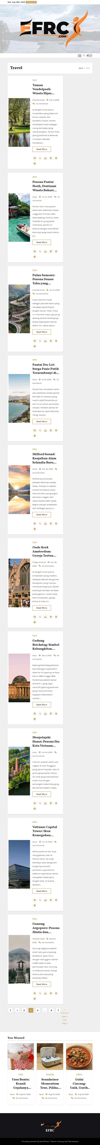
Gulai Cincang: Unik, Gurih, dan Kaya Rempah (79, 1087)
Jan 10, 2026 (54, 290)
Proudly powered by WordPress (35, 1141)
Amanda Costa (38, 100)
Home (81, 68)
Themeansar (73, 1141)
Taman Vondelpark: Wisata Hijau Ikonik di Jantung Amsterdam (45, 93)
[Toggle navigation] (79, 56)
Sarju (34, 379)
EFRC (50, 1130)
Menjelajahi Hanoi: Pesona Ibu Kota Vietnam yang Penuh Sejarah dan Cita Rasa (46, 747)
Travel (88, 68)
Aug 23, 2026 (54, 1094)
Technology (50, 1074)
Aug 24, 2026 (25, 1094)
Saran (35, 469)
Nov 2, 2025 (47, 655)
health (21, 1074)
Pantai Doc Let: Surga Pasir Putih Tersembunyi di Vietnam (45, 371)
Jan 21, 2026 (47, 197)
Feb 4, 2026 (54, 100)
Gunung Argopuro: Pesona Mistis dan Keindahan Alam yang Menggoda (46, 932)
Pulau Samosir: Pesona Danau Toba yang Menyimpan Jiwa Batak (45, 283)
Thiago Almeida (39, 562)
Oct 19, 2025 (47, 842)
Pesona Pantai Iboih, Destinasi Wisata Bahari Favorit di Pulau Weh (44, 190)
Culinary (79, 1074)
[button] (84, 55)
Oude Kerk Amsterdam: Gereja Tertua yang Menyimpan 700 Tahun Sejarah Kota (45, 557)
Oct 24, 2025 (47, 752)
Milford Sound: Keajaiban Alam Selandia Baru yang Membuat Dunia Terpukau (44, 462)
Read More (41, 149)
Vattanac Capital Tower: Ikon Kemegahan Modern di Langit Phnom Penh (45, 835)
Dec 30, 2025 (48, 469)
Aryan (35, 197)
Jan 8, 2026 (47, 379)
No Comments (42, 104)
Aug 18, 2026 (83, 1094)
